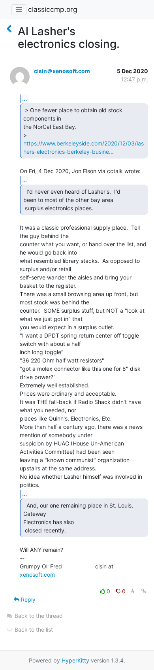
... (24, 98)
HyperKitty (75, 660)
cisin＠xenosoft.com (62, 71)
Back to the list (33, 629)
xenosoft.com (37, 574)
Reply (27, 599)
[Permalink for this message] (143, 591)
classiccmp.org (52, 9)
